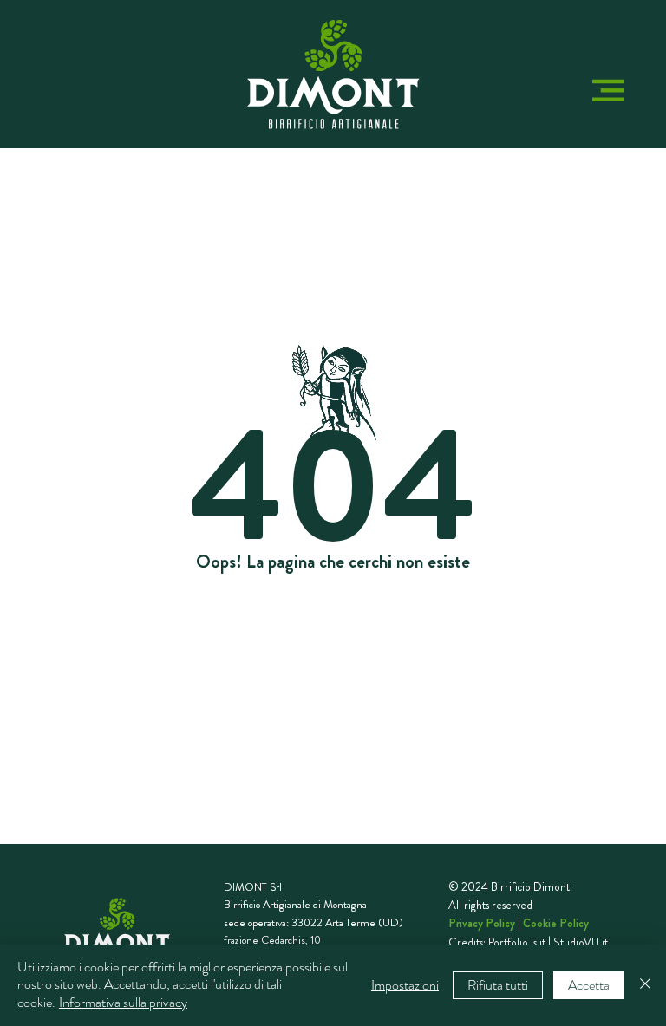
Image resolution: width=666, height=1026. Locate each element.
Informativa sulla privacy (123, 1002)
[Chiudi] (645, 985)
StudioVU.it (580, 942)
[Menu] (608, 90)
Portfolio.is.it (516, 942)
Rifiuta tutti (497, 985)
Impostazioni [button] (405, 985)
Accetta (589, 985)
